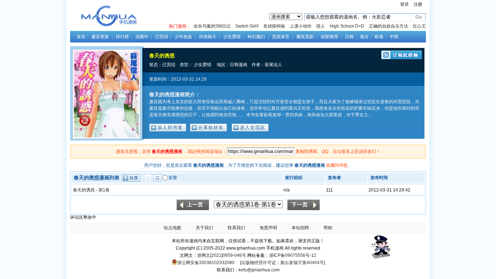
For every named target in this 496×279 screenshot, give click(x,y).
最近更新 (100, 36)
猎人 (320, 26)
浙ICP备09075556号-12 (292, 255)
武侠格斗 (207, 36)
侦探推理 (329, 36)
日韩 (349, 36)
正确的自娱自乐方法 (388, 26)
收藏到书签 (337, 165)
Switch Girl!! (247, 26)
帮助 (328, 227)
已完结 (161, 36)
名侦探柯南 (274, 26)
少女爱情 (232, 36)
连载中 (142, 36)
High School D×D (347, 26)
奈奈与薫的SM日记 (212, 26)
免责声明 (268, 227)
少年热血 (183, 36)
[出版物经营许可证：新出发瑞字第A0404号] (282, 262)
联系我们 (236, 227)
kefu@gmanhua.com (259, 269)
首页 (81, 36)
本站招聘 (300, 227)
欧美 (379, 36)
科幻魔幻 (256, 36)
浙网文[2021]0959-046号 (221, 255)
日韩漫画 (238, 64)
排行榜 (122, 36)
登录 (404, 4)
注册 (418, 4)
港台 (364, 36)
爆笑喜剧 (305, 36)
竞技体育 (280, 36)
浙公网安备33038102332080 (206, 262)
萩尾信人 (273, 64)
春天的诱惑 (162, 55)
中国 (394, 36)
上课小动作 (301, 26)
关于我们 (204, 227)
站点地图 (172, 227)
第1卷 (104, 190)
